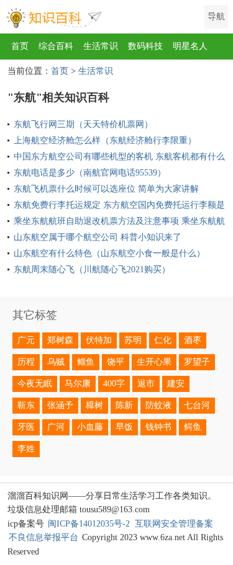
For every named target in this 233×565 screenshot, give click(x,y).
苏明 (133, 340)
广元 (26, 340)
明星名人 (190, 46)
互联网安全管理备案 (174, 523)
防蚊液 (158, 405)
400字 (114, 383)
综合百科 (56, 46)
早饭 (124, 427)
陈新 (124, 405)
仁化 (162, 340)
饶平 (115, 362)
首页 (20, 46)
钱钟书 (158, 427)
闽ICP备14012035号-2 (89, 523)
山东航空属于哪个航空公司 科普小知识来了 (97, 237)
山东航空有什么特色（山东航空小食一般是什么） (109, 253)
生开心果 (154, 362)
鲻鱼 (85, 362)
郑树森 (60, 340)
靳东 (26, 405)
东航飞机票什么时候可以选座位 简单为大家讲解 (106, 189)
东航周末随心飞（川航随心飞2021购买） (92, 269)
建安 (176, 383)
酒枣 (192, 340)
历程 (26, 362)
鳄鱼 (192, 427)
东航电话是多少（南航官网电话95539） (90, 172)
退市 (146, 383)
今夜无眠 (34, 383)
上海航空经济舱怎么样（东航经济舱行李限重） (105, 140)
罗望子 (197, 362)
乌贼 (56, 362)
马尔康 (78, 383)
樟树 (94, 405)
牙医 (26, 427)
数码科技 (145, 46)
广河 (56, 427)
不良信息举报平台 (43, 537)
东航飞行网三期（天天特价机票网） (83, 124)
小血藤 (90, 427)
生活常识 (100, 46)
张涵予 (60, 405)
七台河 (197, 405)
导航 (216, 16)
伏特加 (99, 340)
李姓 (26, 448)
